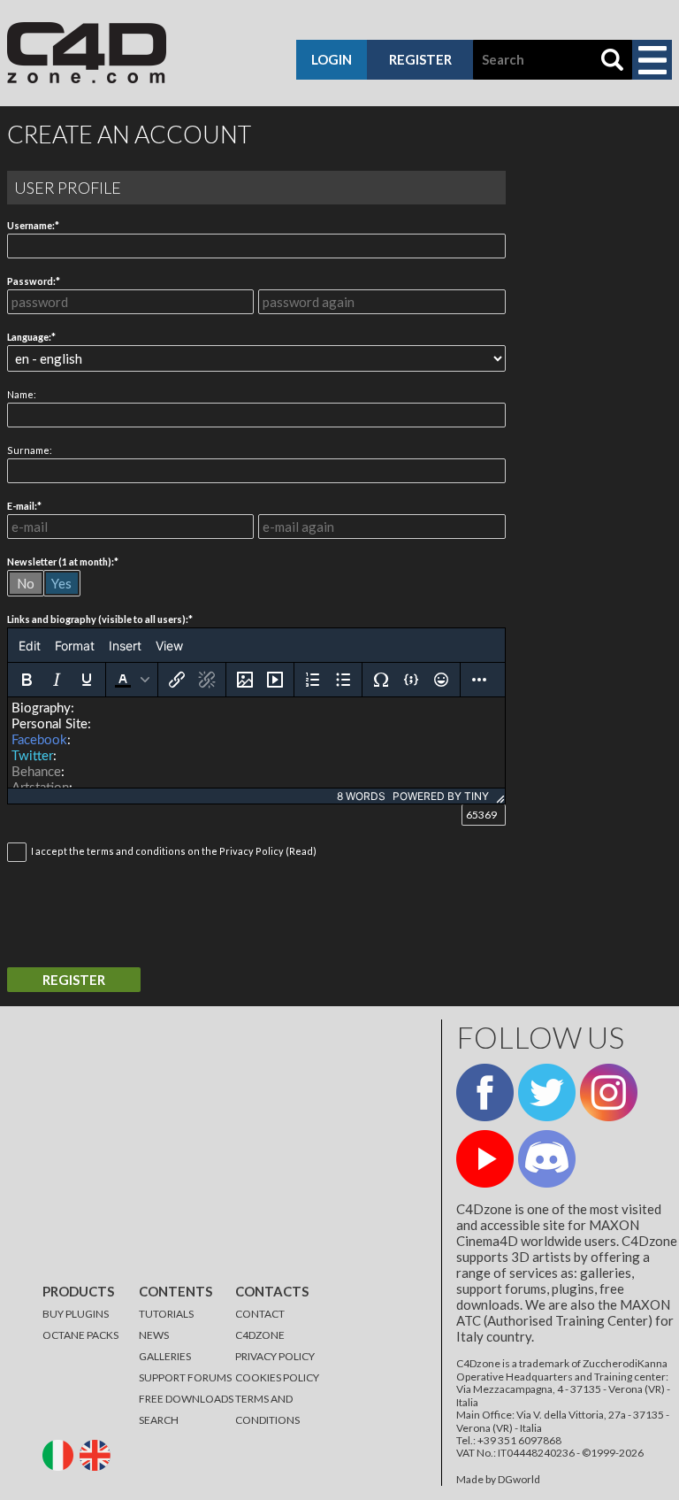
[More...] (479, 680)
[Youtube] (485, 1159)
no (25, 583)
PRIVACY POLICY (275, 1356)
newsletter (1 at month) (59, 561)
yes (61, 583)
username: (31, 225)
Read (301, 851)
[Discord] (547, 1159)
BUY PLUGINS (75, 1313)
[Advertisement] (214, 1143)
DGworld (519, 1479)
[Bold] (26, 680)
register (420, 59)
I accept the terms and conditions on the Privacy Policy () (174, 851)
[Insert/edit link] (177, 680)
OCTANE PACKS (80, 1335)
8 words (361, 796)
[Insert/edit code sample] (411, 680)
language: (29, 336)
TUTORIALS (166, 1313)
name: (21, 394)
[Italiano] (59, 1454)
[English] (97, 1454)
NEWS (154, 1335)
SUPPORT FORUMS (185, 1377)
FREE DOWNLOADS (186, 1398)
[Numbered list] (313, 680)
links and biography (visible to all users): (97, 619)
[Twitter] (547, 1092)
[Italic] (57, 680)
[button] (132, 680)
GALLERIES (165, 1356)
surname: (29, 450)
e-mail (20, 506)
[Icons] (441, 680)
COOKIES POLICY (277, 1377)
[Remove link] (207, 680)
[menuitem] (29, 645)
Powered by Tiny (441, 796)
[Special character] (381, 680)
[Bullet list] (343, 680)
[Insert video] (275, 680)
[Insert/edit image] (245, 680)
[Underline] (87, 680)
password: (31, 281)
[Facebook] (485, 1092)
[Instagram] (608, 1092)
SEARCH (159, 1420)
